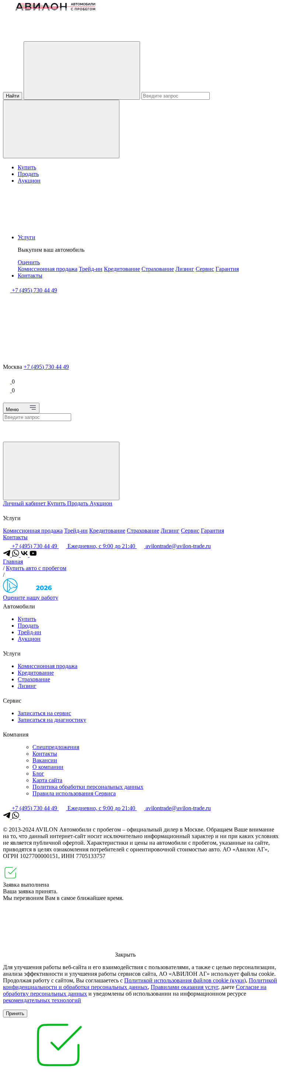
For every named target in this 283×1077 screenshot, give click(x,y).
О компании (47, 767)
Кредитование (122, 269)
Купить (27, 167)
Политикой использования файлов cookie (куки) (185, 980)
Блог (38, 773)
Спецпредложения (55, 747)
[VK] (25, 555)
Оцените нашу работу (30, 597)
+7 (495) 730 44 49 (46, 367)
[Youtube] (33, 555)
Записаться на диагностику (52, 720)
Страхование (158, 269)
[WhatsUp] (16, 555)
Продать (28, 174)
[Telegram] (7, 555)
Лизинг (184, 269)
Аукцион (29, 180)
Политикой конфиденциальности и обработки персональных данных (140, 983)
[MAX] (24, 817)
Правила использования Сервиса (74, 793)
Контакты (30, 275)
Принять (15, 1013)
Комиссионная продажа (47, 269)
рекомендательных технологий (42, 1000)
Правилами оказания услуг (184, 987)
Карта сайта (47, 780)
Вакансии (44, 760)
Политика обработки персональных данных (87, 787)
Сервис (205, 269)
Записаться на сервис (44, 713)
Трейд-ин (90, 269)
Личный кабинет (25, 503)
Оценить (29, 262)
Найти (12, 96)
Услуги (26, 237)
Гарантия (227, 269)
